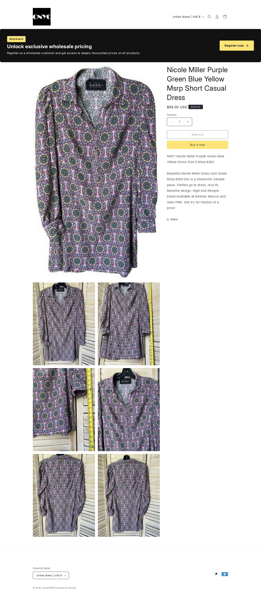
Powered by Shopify (65, 588)
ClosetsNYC (48, 588)
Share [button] (174, 219)
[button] (209, 17)
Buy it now (197, 144)
